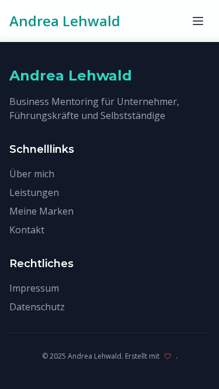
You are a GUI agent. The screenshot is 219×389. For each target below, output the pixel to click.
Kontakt (26, 229)
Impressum (34, 288)
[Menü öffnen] (198, 21)
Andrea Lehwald (64, 21)
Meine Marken (41, 211)
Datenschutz (37, 306)
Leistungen (34, 192)
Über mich (31, 173)
